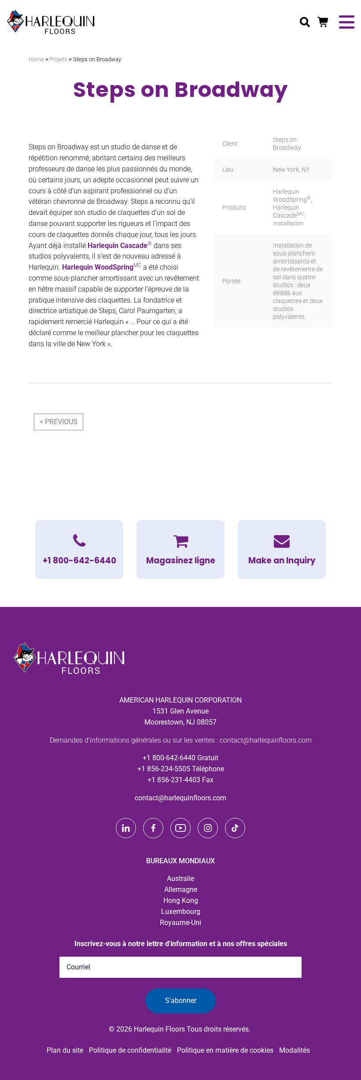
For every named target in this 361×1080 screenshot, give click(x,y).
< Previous (58, 422)
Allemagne (180, 889)
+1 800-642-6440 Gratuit (180, 758)
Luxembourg (180, 911)
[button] (282, 549)
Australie (180, 878)
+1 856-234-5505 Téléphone (180, 769)
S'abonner (180, 1000)
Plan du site (65, 1050)
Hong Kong (180, 900)
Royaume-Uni (180, 922)
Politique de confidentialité (130, 1050)
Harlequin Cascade (120, 245)
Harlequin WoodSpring (101, 267)
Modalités (294, 1050)
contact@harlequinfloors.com (180, 798)
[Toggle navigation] (346, 22)
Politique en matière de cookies (225, 1050)
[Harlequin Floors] (51, 22)
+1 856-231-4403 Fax (180, 780)
